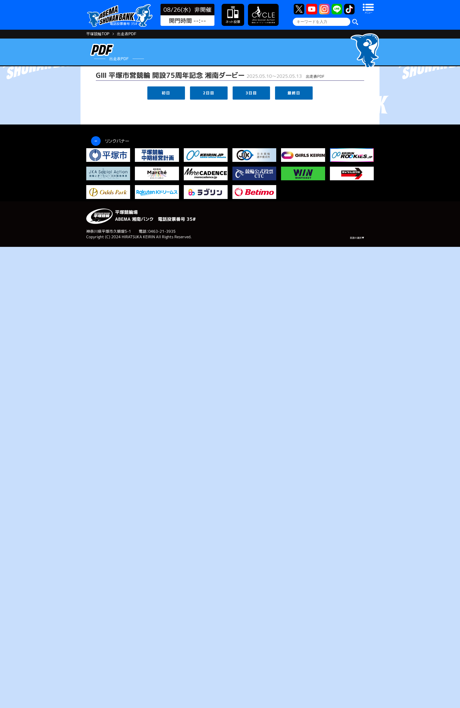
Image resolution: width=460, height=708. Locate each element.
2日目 (208, 93)
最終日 (294, 93)
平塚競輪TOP (97, 34)
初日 (166, 93)
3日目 (251, 93)
